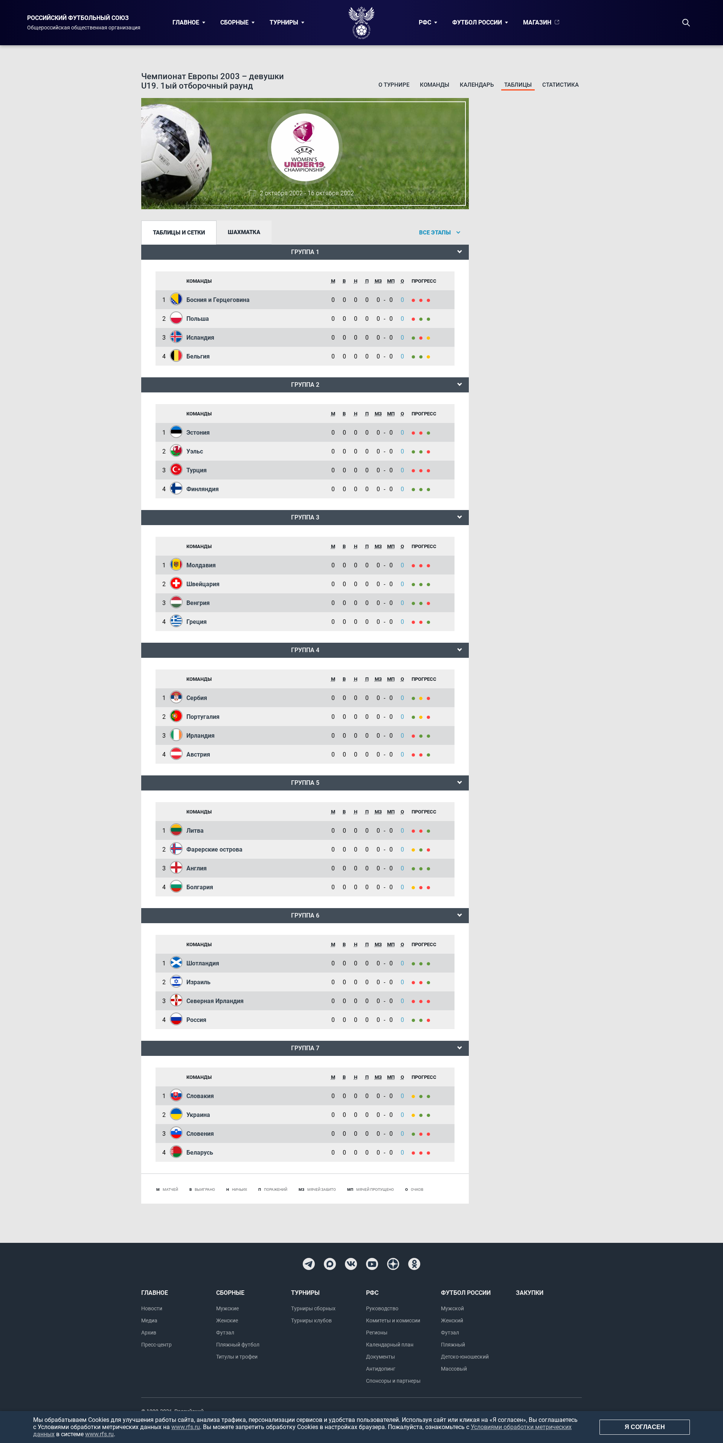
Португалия (203, 716)
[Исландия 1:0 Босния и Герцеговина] (415, 299)
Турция (196, 470)
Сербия (196, 698)
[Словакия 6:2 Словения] (430, 1096)
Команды (434, 84)
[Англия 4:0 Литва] (415, 830)
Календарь (477, 84)
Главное (185, 22)
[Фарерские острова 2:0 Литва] (423, 830)
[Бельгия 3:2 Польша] (415, 318)
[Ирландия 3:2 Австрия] (423, 735)
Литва (195, 830)
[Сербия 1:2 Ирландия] (430, 698)
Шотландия (202, 963)
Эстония (198, 432)
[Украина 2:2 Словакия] (415, 1096)
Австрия (198, 754)
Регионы (376, 1333)
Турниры (284, 22)
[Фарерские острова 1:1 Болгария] (415, 849)
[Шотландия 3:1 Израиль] (423, 963)
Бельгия (198, 356)
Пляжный (453, 1345)
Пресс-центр (156, 1345)
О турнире (393, 84)
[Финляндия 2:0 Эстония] (423, 432)
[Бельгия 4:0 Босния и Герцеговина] (423, 299)
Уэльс (194, 451)
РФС (425, 22)
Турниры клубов (311, 1320)
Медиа (149, 1320)
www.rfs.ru (185, 1427)
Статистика (560, 84)
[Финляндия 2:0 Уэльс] (430, 451)
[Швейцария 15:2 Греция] (423, 584)
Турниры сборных (313, 1308)
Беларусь (199, 1152)
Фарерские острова (214, 849)
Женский (452, 1320)
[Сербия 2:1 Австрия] (415, 698)
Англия (196, 868)
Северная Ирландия (215, 1001)
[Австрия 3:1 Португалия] (430, 716)
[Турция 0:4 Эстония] (430, 432)
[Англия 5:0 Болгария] (423, 868)
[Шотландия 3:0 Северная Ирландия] (415, 963)
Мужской (452, 1308)
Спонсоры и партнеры (393, 1381)
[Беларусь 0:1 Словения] (415, 1133)
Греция (196, 621)
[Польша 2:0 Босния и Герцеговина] (430, 299)
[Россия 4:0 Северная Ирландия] (423, 1001)
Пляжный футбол (237, 1345)
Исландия (200, 337)
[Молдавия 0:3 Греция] (430, 565)
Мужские (227, 1308)
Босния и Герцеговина (218, 299)
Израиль (198, 982)
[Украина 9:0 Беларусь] (430, 1114)
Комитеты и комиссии (393, 1320)
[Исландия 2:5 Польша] (423, 318)
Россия (196, 1019)
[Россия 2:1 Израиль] (415, 982)
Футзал (225, 1333)
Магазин (537, 22)
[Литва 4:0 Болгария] (430, 830)
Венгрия (198, 603)
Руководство (382, 1308)
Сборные (234, 22)
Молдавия (201, 565)
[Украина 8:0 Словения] (423, 1114)
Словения (200, 1133)
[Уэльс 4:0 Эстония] (415, 432)
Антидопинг (380, 1369)
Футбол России (477, 22)
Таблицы (518, 84)
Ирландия (200, 735)
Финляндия (202, 489)
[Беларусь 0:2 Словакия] (423, 1096)
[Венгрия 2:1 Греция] (415, 603)
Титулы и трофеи (237, 1357)
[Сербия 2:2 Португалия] (423, 698)
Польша (197, 318)
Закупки (529, 1292)
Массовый (454, 1369)
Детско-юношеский (465, 1357)
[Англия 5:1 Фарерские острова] (430, 849)
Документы (380, 1357)
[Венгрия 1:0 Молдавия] (423, 565)
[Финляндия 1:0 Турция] (415, 470)
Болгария (199, 887)
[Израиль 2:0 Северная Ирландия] (430, 982)
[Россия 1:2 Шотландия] (430, 963)
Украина (198, 1114)
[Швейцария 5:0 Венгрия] (430, 584)
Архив (148, 1333)
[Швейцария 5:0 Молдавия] (415, 565)
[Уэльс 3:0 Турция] (423, 451)
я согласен (645, 1427)
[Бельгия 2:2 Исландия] (430, 337)
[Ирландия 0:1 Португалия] (415, 716)
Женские (227, 1320)
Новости (151, 1308)
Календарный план (389, 1345)
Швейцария (203, 584)
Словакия (200, 1096)
